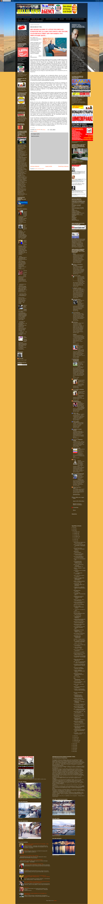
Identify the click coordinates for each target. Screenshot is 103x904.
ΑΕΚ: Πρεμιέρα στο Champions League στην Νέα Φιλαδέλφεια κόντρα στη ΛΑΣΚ (78, 267)
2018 (74, 529)
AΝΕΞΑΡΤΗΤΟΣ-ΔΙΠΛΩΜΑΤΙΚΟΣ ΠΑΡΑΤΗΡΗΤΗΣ (76, 360)
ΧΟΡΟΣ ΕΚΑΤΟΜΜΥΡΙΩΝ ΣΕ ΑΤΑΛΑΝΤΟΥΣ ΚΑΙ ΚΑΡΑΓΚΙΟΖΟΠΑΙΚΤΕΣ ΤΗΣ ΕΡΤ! (22, 258)
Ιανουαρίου (76, 741)
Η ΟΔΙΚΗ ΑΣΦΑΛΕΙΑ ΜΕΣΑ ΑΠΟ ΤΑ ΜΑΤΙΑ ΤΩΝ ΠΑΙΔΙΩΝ (79, 620)
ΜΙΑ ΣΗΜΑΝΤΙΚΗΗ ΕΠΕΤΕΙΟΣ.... (77, 591)
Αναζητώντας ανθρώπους (76, 212)
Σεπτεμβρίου (76, 536)
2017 (74, 530)
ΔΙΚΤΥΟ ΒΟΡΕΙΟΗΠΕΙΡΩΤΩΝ (78, 473)
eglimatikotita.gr (76, 344)
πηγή (31, 127)
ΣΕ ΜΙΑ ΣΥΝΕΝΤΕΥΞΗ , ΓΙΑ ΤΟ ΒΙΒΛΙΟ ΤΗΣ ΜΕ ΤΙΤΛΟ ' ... (79, 654)
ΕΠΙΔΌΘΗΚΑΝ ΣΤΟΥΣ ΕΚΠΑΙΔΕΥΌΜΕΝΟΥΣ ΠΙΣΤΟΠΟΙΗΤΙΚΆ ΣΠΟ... (78, 696)
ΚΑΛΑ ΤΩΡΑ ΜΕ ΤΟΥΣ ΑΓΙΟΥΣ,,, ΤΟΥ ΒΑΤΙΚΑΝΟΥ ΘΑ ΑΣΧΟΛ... (79, 549)
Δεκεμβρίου (76, 531)
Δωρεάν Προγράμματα (76, 207)
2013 (74, 748)
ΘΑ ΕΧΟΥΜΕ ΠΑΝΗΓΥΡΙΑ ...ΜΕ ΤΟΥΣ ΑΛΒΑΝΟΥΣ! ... (79, 712)
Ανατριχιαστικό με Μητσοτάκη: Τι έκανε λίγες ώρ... (79, 724)
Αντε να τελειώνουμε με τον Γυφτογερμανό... (78, 650)
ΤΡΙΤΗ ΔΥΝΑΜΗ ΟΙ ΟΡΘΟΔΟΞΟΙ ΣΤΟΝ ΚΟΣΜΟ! (25, 339)
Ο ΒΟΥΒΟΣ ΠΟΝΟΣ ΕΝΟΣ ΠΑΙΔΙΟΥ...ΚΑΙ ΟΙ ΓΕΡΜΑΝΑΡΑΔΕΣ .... (22, 295)
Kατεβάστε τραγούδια (75, 211)
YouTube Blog (75, 507)
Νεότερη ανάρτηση (34, 166)
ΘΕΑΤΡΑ (73, 216)
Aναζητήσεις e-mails (75, 213)
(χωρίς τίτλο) (26, 849)
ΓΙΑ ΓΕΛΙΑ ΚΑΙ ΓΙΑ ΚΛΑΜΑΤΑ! (79, 652)
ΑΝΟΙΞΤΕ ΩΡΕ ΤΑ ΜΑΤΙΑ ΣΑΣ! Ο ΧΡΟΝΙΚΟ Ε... (79, 687)
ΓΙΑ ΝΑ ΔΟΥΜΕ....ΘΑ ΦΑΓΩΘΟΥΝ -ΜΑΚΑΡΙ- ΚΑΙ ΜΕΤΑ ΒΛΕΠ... (79, 584)
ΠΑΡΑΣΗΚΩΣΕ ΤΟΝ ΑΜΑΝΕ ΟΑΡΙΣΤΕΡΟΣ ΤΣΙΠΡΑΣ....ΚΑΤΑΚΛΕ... (79, 631)
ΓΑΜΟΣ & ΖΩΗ (75, 413)
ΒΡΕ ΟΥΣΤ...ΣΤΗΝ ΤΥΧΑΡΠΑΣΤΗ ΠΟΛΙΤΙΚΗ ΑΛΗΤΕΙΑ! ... (79, 607)
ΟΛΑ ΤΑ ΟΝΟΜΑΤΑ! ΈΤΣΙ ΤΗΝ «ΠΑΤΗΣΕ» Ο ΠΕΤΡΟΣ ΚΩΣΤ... (79, 627)
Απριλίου (75, 737)
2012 (74, 749)
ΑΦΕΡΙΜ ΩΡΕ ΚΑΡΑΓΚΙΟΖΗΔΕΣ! (77, 552)
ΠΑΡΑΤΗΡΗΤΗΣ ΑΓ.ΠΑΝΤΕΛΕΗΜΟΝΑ (77, 401)
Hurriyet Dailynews (76, 312)
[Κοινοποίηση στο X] (52, 129)
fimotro (74, 459)
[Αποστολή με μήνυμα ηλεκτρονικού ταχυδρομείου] (50, 129)
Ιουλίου (75, 539)
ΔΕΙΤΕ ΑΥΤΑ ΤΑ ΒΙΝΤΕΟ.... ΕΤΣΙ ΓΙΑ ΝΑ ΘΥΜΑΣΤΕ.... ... (79, 682)
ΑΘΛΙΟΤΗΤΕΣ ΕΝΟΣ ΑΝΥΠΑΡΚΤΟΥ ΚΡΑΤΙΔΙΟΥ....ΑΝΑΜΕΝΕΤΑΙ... (79, 719)
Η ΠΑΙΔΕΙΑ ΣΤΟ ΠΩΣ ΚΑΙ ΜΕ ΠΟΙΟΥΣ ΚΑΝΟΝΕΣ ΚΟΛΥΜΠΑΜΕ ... (79, 578)
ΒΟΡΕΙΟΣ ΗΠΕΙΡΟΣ (75, 220)
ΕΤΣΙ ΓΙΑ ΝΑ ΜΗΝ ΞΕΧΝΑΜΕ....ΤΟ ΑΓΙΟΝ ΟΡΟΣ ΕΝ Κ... (79, 593)
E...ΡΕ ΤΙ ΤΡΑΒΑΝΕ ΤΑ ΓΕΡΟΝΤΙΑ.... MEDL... (78, 648)
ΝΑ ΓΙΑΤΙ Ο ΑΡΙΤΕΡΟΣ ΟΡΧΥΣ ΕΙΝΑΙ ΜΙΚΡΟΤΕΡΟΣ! (79, 603)
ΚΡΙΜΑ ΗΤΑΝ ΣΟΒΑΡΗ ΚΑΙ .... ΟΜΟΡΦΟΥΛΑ (79, 660)
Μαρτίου (75, 738)
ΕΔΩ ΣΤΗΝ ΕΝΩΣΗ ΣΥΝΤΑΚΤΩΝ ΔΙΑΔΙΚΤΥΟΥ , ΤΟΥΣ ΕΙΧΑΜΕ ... (79, 657)
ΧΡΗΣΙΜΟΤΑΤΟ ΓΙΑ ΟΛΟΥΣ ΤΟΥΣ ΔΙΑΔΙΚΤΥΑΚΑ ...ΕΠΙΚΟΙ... (79, 597)
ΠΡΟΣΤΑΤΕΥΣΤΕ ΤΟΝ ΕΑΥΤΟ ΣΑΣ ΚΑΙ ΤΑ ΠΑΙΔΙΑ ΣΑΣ (79, 622)
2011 (74, 751)
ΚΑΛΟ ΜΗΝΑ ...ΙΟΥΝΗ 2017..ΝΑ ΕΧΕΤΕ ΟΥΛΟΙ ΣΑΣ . (79, 733)
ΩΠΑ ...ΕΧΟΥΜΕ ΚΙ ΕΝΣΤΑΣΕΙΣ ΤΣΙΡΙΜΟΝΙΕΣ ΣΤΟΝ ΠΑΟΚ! (79, 641)
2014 (74, 746)
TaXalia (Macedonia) (76, 299)
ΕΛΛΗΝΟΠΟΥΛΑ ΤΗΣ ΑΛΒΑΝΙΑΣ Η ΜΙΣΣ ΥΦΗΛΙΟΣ (29, 855)
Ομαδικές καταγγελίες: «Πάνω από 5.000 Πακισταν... (79, 600)
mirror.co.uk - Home (76, 275)
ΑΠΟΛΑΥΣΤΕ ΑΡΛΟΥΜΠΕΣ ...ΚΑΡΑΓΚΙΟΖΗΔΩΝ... (78, 554)
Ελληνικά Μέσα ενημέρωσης (77, 200)
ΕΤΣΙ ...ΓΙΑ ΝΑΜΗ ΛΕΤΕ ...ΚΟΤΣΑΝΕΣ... (78, 573)
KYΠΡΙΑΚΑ (74, 218)
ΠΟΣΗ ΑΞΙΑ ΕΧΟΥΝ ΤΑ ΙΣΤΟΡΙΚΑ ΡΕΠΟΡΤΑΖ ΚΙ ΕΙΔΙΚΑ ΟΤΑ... (79, 674)
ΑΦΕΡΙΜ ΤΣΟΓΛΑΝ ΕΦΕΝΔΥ (79, 604)
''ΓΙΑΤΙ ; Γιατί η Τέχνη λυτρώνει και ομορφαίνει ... (79, 576)
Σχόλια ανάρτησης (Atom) (39, 168)
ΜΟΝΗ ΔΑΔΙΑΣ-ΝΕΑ (76, 448)
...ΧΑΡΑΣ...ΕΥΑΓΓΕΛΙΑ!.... (78, 643)
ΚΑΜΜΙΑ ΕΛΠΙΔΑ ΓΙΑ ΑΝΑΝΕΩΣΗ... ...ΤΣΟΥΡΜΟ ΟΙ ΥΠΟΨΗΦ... (79, 701)
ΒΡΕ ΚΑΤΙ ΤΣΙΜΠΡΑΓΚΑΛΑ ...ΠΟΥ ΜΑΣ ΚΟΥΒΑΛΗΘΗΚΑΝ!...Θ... (78, 565)
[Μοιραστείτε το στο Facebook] (53, 129)
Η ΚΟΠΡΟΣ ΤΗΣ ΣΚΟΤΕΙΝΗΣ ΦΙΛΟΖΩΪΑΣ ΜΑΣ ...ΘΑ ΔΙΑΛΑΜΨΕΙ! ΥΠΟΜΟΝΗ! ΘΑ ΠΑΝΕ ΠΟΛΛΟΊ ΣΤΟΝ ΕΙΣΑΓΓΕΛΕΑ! (22, 324)
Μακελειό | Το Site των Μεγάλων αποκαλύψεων (77, 504)
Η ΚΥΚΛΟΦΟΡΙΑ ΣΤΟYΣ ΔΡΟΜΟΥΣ (78, 202)
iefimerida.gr (75, 322)
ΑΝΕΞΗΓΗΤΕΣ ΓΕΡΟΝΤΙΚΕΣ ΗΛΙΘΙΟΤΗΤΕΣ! (79, 716)
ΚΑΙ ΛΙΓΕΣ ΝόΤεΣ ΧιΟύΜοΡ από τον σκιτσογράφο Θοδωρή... (79, 705)
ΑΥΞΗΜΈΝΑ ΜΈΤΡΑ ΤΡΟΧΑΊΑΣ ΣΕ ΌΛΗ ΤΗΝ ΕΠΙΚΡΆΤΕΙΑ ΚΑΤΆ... (79, 730)
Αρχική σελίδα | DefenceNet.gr (78, 501)
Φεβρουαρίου (76, 740)
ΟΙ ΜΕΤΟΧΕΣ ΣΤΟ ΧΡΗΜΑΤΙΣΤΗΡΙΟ (78, 201)
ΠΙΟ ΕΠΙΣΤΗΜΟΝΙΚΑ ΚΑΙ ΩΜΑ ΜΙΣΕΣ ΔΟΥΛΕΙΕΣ (79, 614)
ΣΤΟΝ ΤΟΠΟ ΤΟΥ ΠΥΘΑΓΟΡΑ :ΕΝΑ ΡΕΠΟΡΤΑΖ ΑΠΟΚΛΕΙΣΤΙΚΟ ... (79, 727)
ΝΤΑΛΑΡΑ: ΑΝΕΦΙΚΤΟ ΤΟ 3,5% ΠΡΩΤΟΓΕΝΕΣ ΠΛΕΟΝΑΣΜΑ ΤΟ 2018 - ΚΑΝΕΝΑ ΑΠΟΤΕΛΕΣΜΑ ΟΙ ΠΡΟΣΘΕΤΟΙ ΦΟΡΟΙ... (78, 463)
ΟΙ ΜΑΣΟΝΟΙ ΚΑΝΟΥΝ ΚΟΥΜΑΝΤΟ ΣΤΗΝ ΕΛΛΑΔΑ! (25, 213)
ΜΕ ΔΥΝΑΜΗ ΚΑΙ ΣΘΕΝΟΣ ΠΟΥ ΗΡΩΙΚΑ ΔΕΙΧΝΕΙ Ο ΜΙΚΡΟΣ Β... (79, 665)
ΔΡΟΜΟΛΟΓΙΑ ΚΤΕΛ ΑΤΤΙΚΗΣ (77, 214)
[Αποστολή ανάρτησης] (48, 129)
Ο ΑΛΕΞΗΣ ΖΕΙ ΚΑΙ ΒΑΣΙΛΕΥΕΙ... (22, 285)
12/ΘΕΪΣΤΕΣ (74, 215)
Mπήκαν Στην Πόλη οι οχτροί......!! (77, 488)
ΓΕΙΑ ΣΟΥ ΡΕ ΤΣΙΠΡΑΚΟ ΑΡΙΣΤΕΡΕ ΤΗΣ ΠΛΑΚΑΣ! (79, 668)
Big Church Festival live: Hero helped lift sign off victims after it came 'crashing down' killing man (81, 278)
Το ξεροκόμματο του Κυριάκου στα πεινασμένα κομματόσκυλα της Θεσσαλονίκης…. (81, 302)
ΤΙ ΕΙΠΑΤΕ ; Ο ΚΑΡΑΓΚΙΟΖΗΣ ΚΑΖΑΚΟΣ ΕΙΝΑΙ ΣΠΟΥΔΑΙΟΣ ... (79, 690)
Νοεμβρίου (76, 533)
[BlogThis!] (51, 129)
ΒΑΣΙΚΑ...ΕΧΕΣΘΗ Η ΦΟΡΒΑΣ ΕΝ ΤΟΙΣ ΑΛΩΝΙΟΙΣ (79, 582)
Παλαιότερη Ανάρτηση (63, 166)
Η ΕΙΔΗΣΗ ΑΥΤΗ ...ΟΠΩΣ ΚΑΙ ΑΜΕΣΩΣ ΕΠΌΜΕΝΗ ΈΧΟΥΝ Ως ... (79, 588)
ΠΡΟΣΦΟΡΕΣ (74, 217)
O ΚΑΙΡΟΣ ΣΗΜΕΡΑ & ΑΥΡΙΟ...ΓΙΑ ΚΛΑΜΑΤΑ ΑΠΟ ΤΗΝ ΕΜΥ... (79, 671)
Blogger (55, 900)
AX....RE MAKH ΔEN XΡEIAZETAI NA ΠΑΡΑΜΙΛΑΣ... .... (77, 616)
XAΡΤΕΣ (73, 206)
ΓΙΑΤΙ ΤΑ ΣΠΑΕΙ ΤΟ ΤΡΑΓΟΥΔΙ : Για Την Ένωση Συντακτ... (79, 634)
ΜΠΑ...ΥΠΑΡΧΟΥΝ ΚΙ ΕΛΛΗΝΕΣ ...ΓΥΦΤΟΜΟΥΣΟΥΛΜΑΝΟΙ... (79, 710)
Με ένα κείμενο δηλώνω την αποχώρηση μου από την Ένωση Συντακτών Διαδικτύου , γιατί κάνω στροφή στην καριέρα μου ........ (37, 882)
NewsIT (74, 253)
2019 (74, 527)
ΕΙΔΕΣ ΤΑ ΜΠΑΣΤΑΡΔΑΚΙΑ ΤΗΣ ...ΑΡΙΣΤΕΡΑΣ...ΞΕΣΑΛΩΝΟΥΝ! (79, 545)
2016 (74, 743)
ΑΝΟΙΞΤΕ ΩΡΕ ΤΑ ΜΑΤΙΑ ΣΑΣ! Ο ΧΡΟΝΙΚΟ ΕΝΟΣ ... (79, 625)
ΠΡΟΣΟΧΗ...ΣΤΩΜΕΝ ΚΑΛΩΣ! (79, 639)
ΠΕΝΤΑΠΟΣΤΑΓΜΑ (76, 494)
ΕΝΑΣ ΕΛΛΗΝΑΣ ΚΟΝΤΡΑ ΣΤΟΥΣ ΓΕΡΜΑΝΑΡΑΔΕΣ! (79, 707)
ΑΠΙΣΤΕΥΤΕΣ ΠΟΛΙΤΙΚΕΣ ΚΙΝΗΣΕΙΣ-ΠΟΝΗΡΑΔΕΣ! (78, 722)
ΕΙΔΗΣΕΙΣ (35, 131)
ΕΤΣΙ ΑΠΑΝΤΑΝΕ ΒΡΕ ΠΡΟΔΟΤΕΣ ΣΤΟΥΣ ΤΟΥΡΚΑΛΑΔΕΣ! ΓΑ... (78, 562)
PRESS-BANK (75, 379)
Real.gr (74, 510)
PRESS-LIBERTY (76, 421)
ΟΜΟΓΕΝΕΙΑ (74, 219)
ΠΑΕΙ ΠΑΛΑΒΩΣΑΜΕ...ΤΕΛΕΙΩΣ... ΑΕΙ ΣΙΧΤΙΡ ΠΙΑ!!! (79, 679)
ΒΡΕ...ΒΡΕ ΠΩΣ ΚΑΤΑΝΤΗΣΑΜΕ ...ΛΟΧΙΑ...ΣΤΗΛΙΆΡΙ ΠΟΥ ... (79, 662)
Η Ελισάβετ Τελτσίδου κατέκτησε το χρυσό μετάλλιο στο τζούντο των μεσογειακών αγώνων (78, 255)
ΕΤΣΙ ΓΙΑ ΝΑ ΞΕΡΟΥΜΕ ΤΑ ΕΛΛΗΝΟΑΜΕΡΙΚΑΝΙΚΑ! (79, 557)
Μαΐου (75, 735)
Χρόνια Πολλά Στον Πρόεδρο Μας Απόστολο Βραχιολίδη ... (79, 543)
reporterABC (21, 358)
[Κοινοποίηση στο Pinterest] (54, 129)
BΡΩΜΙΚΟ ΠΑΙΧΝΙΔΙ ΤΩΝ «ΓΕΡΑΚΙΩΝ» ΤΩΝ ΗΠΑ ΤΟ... (79, 699)
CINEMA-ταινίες (74, 210)
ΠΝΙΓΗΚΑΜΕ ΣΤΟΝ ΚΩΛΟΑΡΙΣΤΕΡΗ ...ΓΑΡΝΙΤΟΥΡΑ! (77, 636)
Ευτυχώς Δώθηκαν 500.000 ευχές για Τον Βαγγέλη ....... (79, 645)
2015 (74, 745)
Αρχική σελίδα (48, 166)
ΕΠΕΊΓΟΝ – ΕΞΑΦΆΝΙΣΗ (25, 272)
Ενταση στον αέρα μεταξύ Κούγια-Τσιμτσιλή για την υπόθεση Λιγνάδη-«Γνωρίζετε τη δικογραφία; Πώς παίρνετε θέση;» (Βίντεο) (78, 348)
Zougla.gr (75, 334)
